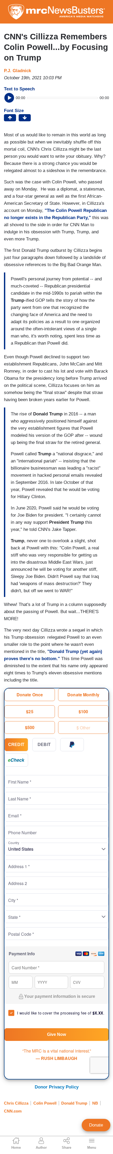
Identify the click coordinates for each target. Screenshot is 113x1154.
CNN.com (13, 1111)
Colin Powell (44, 1103)
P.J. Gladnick (17, 70)
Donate (96, 1125)
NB (95, 1103)
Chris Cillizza (16, 1103)
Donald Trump (74, 1103)
